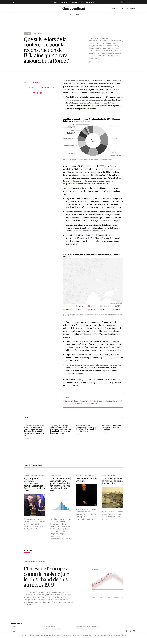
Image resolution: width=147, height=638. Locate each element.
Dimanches (73, 2)
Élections (58, 475)
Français (70, 15)
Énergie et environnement (37, 561)
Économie (112, 475)
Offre (12, 629)
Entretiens (105, 475)
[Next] (122, 418)
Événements (90, 2)
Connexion (114, 8)
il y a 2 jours (79, 435)
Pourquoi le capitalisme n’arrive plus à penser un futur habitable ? (112, 481)
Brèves (35, 33)
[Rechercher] (23, 2)
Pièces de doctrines (81, 475)
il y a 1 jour (53, 437)
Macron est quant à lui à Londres (89, 106)
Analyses (55, 2)
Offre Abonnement (128, 8)
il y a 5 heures (28, 438)
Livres (81, 2)
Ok (125, 635)
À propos (13, 626)
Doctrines (64, 2)
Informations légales (49, 626)
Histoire (91, 475)
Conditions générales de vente (51, 629)
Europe (40, 33)
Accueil (13, 631)
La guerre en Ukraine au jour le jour (40, 475)
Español (77, 15)
